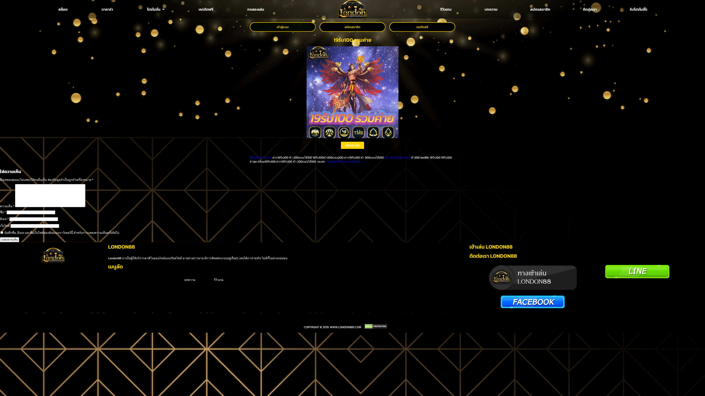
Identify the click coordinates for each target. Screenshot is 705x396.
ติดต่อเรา (590, 9)
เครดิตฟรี (206, 9)
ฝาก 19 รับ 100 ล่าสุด (397, 157)
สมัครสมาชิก (540, 9)
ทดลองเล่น (255, 9)
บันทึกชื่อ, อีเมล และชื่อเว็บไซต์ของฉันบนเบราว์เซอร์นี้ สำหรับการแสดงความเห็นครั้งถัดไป (61, 232)
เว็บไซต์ (5, 225)
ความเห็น (7, 206)
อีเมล (4, 219)
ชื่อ (3, 212)
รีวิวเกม (446, 9)
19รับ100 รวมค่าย (261, 157)
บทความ (491, 9)
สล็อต (63, 9)
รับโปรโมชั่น (638, 9)
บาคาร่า (107, 9)
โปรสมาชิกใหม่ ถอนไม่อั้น (343, 161)
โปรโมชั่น (153, 9)
